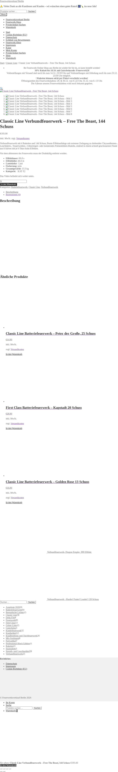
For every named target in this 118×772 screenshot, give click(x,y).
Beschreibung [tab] (12, 192)
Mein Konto (11, 50)
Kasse (8, 48)
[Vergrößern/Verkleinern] (1, 768)
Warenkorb (11, 27)
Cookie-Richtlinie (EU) (16, 35)
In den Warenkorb (8, 184)
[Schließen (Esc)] (10, 768)
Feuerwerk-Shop (13, 22)
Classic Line (11, 63)
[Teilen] (7, 768)
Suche (8, 705)
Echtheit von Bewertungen (18, 40)
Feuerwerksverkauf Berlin (12, 1)
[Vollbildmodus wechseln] (4, 768)
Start (8, 32)
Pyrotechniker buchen (16, 24)
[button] (1, 88)
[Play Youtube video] (59, 239)
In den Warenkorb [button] (14, 354)
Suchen (31, 11)
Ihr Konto (10, 702)
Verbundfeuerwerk (49, 187)
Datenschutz (11, 37)
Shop (8, 55)
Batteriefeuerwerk (19, 187)
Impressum (11, 45)
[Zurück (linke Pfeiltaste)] (1, 771)
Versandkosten (22, 138)
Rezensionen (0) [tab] (13, 194)
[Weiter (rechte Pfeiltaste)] (4, 771)
